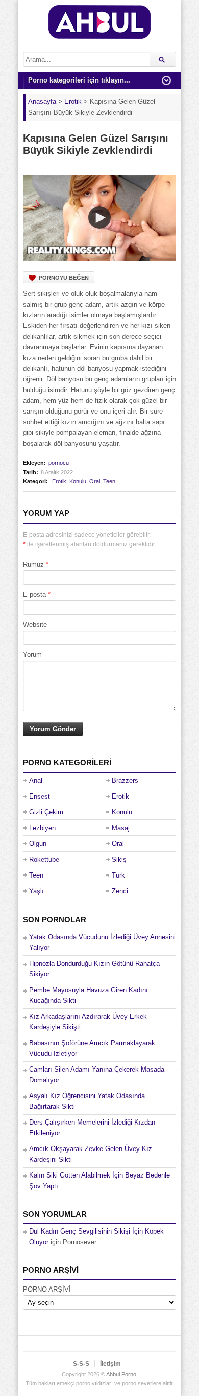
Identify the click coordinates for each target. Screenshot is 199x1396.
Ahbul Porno (121, 1374)
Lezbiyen (42, 828)
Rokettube (44, 859)
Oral (94, 481)
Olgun (37, 843)
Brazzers (125, 780)
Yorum (32, 655)
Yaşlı (36, 891)
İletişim (110, 1363)
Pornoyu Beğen (64, 278)
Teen (109, 481)
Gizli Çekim (46, 812)
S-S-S (81, 1363)
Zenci (120, 891)
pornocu (58, 463)
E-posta (34, 594)
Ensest (39, 796)
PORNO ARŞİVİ (47, 1289)
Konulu (77, 481)
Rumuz (33, 564)
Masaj (121, 828)
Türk (118, 875)
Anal (35, 780)
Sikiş (119, 859)
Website (35, 624)
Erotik (59, 481)
